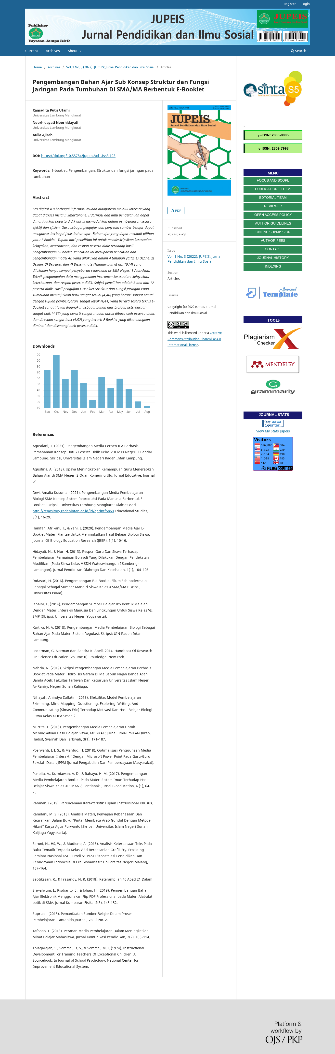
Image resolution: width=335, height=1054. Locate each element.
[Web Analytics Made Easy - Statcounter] (273, 426)
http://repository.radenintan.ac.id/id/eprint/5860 (73, 511)
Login (305, 3)
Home (37, 67)
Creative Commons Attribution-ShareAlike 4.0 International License (195, 338)
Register (290, 3)
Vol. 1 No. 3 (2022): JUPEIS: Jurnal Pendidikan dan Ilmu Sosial (110, 67)
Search (300, 50)
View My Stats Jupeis (273, 431)
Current (31, 50)
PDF (177, 210)
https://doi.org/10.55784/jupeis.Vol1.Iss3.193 (78, 155)
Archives (53, 50)
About (73, 50)
